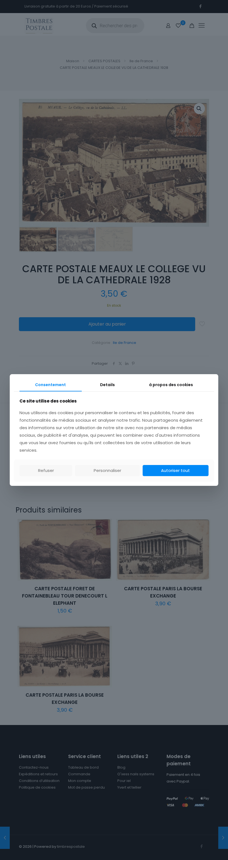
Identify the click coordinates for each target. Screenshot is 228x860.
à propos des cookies (171, 385)
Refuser (46, 470)
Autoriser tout (175, 470)
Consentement (50, 385)
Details (107, 385)
